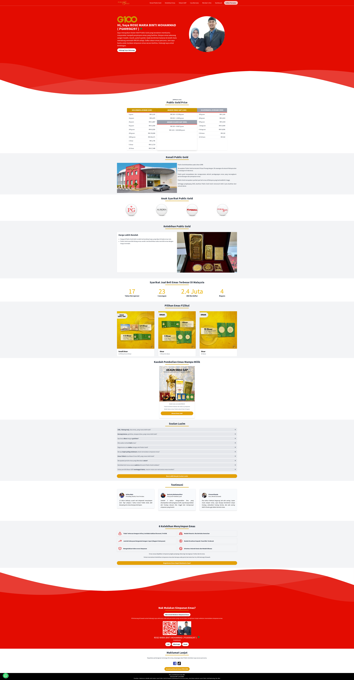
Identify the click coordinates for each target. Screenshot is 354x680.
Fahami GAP (182, 3)
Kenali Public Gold (155, 3)
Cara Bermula (194, 3)
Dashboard (218, 3)
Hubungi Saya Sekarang (127, 50)
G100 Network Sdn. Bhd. (178, 674)
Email (185, 644)
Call (168, 644)
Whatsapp (176, 644)
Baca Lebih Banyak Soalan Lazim (177, 476)
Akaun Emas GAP (177, 413)
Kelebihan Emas (170, 3)
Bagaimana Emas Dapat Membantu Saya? (177, 563)
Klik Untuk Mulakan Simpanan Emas (177, 615)
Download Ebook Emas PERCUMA (177, 669)
